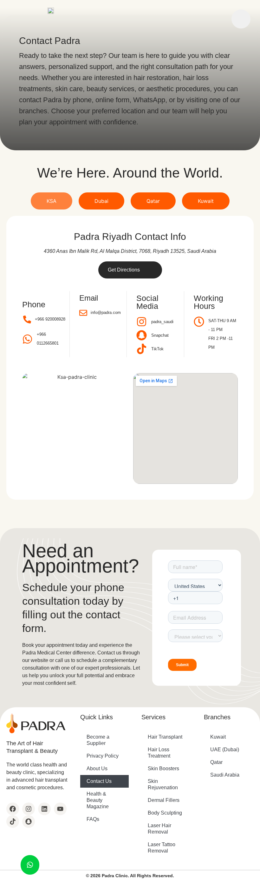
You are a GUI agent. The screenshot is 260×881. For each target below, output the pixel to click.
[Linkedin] (44, 809)
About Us (97, 768)
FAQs (93, 819)
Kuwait (218, 737)
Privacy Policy (103, 756)
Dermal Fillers (163, 800)
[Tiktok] (12, 821)
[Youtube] (60, 809)
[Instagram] (28, 809)
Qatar (216, 762)
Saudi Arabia (224, 775)
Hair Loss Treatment (159, 753)
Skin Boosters (163, 768)
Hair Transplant (165, 737)
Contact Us (99, 781)
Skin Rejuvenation (163, 784)
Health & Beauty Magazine (98, 800)
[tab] (51, 200)
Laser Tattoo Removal (161, 847)
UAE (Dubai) (224, 749)
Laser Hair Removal (159, 828)
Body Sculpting (165, 812)
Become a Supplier (98, 740)
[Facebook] (12, 809)
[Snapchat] (28, 821)
